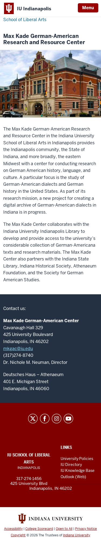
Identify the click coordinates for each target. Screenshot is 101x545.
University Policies (77, 458)
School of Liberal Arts (24, 19)
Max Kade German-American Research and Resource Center (44, 39)
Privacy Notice (86, 529)
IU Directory (71, 464)
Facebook (45, 418)
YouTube (68, 418)
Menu (88, 8)
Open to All (64, 529)
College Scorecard (39, 529)
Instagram (56, 418)
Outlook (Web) (73, 476)
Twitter (33, 418)
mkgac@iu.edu (18, 348)
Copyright (18, 535)
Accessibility (13, 529)
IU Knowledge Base (78, 470)
